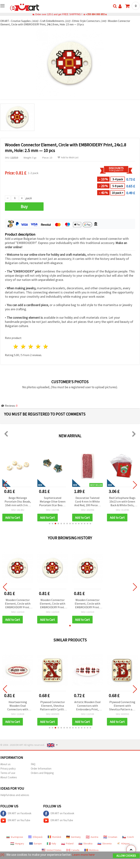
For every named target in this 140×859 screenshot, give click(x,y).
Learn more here (83, 854)
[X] (2, 854)
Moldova (93, 850)
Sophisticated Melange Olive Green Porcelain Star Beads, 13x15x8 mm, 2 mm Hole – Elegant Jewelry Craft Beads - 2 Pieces (17, 501)
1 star (16, 346)
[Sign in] (120, 6)
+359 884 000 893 (95, 14)
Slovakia (87, 843)
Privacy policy (8, 768)
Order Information (41, 768)
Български (17, 837)
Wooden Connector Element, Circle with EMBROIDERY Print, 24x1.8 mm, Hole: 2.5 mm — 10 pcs (17, 604)
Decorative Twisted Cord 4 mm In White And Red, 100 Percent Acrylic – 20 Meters (52, 501)
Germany (76, 837)
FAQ (33, 764)
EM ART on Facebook (19, 813)
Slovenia (107, 843)
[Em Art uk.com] (24, 7)
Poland (69, 843)
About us (5, 764)
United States (53, 850)
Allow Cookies (126, 855)
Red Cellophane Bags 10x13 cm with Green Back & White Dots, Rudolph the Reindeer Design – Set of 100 (87, 501)
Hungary (19, 843)
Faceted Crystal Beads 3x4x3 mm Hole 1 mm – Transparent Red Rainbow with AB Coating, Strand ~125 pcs (122, 501)
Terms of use (7, 773)
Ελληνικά (37, 837)
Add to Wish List (69, 157)
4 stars (38, 346)
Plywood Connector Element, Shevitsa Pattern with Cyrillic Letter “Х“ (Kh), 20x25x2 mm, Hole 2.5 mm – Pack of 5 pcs (52, 706)
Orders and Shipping (42, 773)
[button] (49, 523)
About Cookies (8, 777)
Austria (94, 837)
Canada (75, 850)
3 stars (31, 346)
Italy (54, 843)
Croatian (112, 837)
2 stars (23, 346)
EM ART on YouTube (19, 820)
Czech (130, 837)
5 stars (45, 346)
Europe (38, 843)
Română (56, 837)
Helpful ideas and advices (14, 795)
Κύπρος (125, 843)
